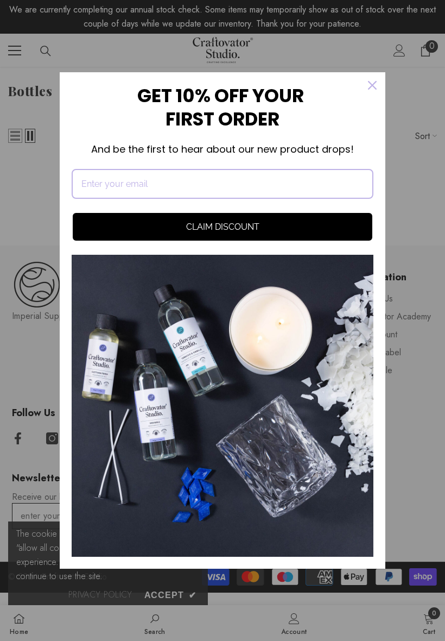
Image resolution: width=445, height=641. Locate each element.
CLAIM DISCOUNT (222, 227)
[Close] (372, 85)
